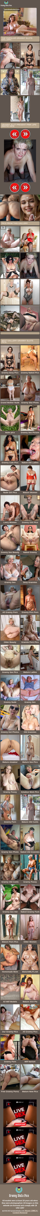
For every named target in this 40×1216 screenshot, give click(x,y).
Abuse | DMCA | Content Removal (25, 1212)
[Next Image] (25, 139)
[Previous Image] (14, 139)
